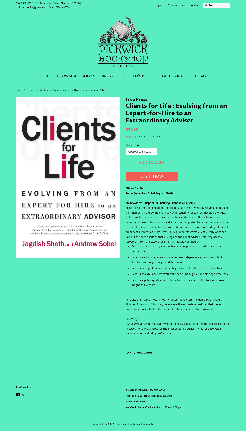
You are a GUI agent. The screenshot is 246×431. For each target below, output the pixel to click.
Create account (176, 5)
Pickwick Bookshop (122, 423)
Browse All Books (76, 76)
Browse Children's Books (128, 76)
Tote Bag (198, 76)
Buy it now (151, 176)
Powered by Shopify (143, 423)
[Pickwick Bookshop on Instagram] (23, 395)
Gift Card (172, 76)
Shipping (131, 136)
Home (44, 76)
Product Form (134, 145)
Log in (158, 5)
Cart (196, 5)
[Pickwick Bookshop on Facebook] (18, 395)
